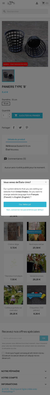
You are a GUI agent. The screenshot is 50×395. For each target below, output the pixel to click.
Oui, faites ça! (25, 204)
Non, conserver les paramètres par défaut (25, 210)
